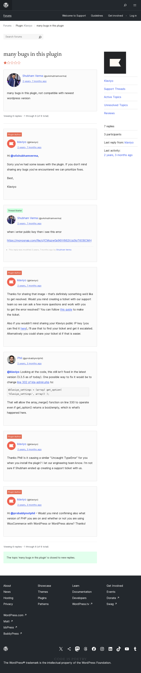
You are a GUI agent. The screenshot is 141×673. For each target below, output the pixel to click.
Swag (112, 604)
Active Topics (112, 97)
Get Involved (115, 585)
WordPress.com (15, 615)
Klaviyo (28, 25)
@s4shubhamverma (24, 155)
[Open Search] (125, 5)
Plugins (42, 598)
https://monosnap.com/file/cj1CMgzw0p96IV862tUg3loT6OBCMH (49, 240)
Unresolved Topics (116, 105)
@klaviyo (13, 372)
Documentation (82, 591)
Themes (43, 591)
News (7, 591)
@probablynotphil (22, 513)
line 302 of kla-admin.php (33, 382)
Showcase (44, 585)
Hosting (8, 598)
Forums (7, 15)
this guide (66, 309)
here (23, 328)
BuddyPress (12, 633)
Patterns (43, 604)
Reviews (109, 113)
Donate (113, 598)
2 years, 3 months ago (29, 363)
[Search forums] (40, 36)
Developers (79, 598)
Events (111, 591)
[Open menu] (135, 5)
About (7, 585)
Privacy (8, 604)
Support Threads (114, 89)
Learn (75, 585)
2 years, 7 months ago (35, 81)
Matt (8, 621)
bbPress (10, 627)
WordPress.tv (82, 604)
